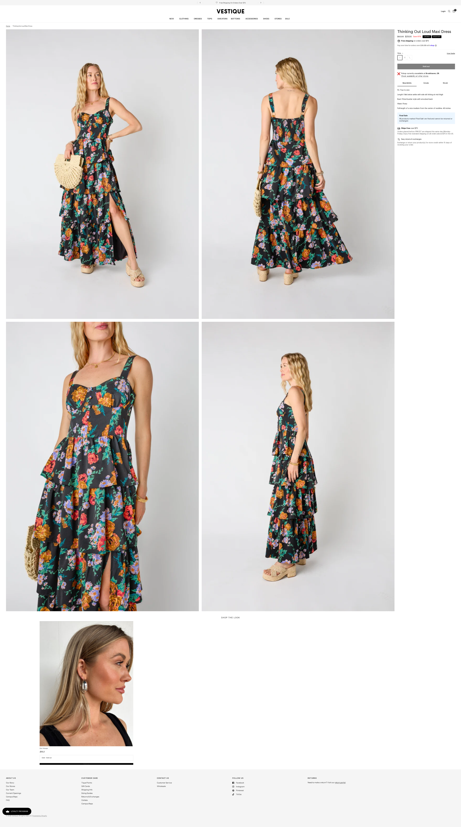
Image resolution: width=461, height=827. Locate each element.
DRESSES (198, 19)
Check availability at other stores (414, 76)
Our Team (10, 790)
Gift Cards (85, 786)
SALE (287, 19)
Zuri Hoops (44, 748)
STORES (278, 19)
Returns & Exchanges (90, 797)
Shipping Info (86, 790)
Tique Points (86, 783)
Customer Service (164, 783)
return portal (340, 782)
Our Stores (10, 786)
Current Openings (13, 793)
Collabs (84, 800)
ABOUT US (11, 778)
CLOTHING (183, 19)
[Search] (449, 11)
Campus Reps (11, 797)
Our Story (10, 783)
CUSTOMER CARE (89, 778)
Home (8, 26)
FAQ (8, 800)
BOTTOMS (235, 19)
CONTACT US (163, 778)
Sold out (86, 764)
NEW (171, 19)
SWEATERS (222, 19)
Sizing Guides (87, 793)
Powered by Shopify (39, 816)
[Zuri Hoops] (86, 683)
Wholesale (161, 786)
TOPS (209, 19)
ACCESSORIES (251, 19)
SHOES (266, 19)
